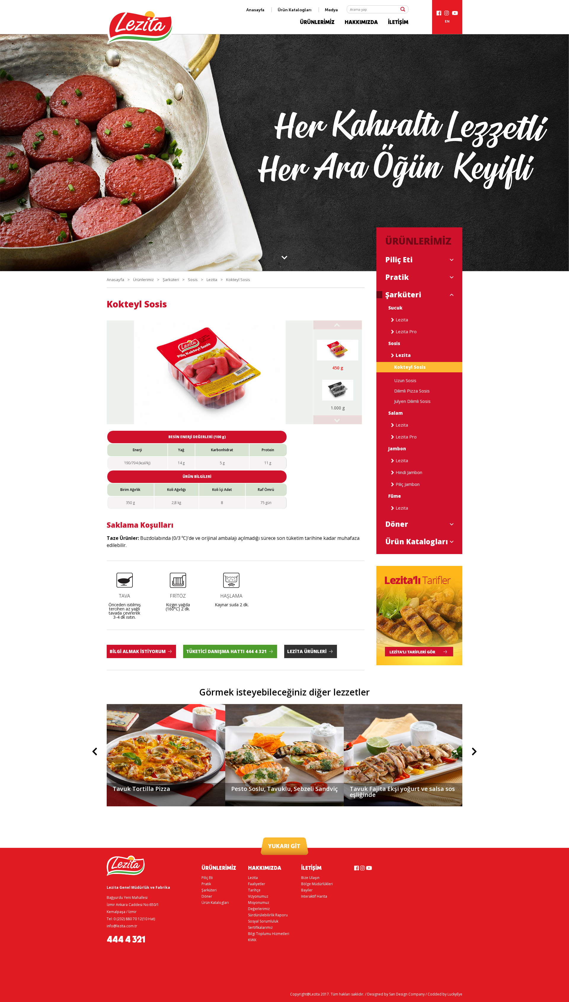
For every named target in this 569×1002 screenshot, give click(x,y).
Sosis (193, 279)
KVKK (252, 939)
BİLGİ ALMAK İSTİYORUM (138, 651)
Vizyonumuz (258, 896)
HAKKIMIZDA (361, 22)
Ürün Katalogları (294, 9)
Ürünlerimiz (143, 279)
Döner (396, 524)
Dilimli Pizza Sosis (412, 391)
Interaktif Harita (314, 896)
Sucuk (395, 308)
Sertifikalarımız (260, 927)
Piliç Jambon (408, 484)
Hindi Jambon (409, 472)
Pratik (397, 277)
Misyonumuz (258, 902)
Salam (395, 413)
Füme (394, 496)
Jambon (397, 448)
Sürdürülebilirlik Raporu (268, 915)
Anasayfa (255, 9)
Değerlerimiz (259, 908)
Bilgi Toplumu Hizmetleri (268, 933)
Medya (331, 9)
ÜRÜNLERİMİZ (317, 22)
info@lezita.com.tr (122, 925)
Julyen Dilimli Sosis (412, 401)
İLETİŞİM (398, 22)
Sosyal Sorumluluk (263, 921)
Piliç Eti (399, 259)
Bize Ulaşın (310, 877)
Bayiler (307, 890)
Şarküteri (171, 279)
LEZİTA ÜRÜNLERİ (307, 651)
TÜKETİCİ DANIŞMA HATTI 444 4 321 (226, 651)
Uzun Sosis (405, 380)
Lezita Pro (406, 331)
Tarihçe (254, 890)
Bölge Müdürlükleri (317, 883)
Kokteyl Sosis (238, 279)
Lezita (212, 279)
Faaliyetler (256, 883)
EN (447, 21)
